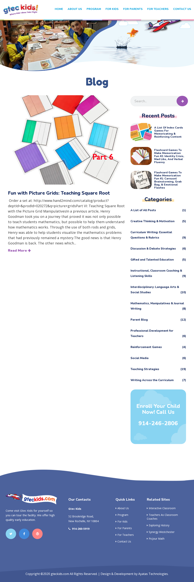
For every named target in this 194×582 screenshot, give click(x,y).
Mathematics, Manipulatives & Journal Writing (158, 306)
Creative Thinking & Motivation (158, 221)
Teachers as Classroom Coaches (162, 516)
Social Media (158, 358)
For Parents (133, 9)
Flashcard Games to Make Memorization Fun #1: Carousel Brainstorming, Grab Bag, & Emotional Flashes (168, 180)
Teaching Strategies (158, 369)
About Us (75, 9)
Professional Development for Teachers (158, 333)
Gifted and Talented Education (158, 260)
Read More (18, 250)
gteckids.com (60, 574)
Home (59, 9)
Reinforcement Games (158, 347)
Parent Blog (158, 320)
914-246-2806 (158, 423)
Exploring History (159, 525)
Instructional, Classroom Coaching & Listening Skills (158, 273)
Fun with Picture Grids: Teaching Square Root (59, 193)
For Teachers (158, 9)
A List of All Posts (158, 210)
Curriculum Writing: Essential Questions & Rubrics (158, 234)
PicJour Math (156, 538)
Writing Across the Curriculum (158, 380)
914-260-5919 (80, 528)
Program (94, 9)
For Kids (122, 521)
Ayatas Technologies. (153, 574)
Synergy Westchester (161, 532)
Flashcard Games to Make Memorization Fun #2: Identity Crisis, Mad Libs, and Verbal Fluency (169, 156)
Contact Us (182, 9)
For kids (112, 9)
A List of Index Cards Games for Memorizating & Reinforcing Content (168, 132)
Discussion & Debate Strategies (158, 249)
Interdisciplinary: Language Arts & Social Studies (158, 289)
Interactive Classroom (162, 508)
